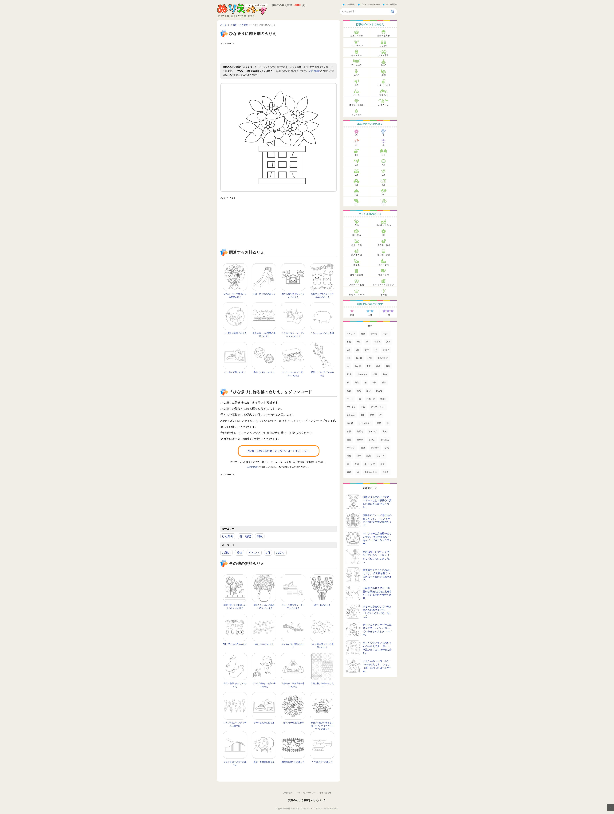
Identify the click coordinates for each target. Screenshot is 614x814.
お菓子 (386, 350)
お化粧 (350, 423)
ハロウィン (383, 105)
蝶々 (384, 382)
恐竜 (359, 390)
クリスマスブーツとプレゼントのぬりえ (293, 335)
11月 (356, 204)
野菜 (357, 382)
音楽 (388, 366)
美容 (363, 407)
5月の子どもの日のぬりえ (235, 644)
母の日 (383, 65)
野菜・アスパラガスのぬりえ (322, 374)
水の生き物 (356, 255)
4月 (383, 165)
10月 (383, 194)
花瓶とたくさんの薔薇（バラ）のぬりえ (264, 607)
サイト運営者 (391, 4)
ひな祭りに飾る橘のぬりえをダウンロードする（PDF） (279, 450)
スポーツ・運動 (356, 284)
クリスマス (356, 115)
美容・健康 (383, 265)
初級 (260, 536)
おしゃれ (351, 415)
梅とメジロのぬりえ (264, 644)
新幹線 (360, 439)
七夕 (356, 85)
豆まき (385, 472)
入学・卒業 (383, 55)
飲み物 (379, 390)
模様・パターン (356, 294)
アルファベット (378, 407)
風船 (384, 431)
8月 (383, 185)
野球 (357, 464)
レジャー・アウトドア (383, 284)
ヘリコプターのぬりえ (322, 762)
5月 (356, 175)
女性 (349, 431)
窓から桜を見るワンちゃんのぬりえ (293, 295)
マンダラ (351, 407)
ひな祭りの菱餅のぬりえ (235, 333)
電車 (372, 415)
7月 (356, 185)
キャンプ (373, 431)
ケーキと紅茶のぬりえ (234, 372)
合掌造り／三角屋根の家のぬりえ (293, 685)
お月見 (356, 95)
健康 (382, 464)
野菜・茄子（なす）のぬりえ (235, 685)
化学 (359, 456)
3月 (268, 552)
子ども (377, 342)
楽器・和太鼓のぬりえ (264, 762)
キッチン (351, 448)
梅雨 (384, 75)
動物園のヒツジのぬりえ (293, 762)
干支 (368, 366)
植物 (239, 552)
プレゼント (362, 374)
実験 (349, 456)
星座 (363, 448)
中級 (370, 315)
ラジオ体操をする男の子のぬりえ (264, 685)
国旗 (374, 382)
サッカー (375, 448)
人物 (356, 225)
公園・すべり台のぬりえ (264, 294)
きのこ (372, 439)
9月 (356, 194)
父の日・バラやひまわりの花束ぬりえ (235, 295)
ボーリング (369, 464)
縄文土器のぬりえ (322, 605)
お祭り (280, 552)
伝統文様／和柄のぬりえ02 (322, 685)
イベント (254, 552)
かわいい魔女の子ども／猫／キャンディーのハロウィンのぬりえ (322, 725)
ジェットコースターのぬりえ (235, 763)
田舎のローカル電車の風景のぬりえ (264, 335)
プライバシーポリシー (370, 4)
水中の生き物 (370, 472)
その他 (383, 294)
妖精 (349, 472)
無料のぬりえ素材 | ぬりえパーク (307, 800)
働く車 (356, 265)
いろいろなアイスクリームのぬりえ (235, 724)
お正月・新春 (356, 35)
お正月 (359, 358)
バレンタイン (356, 45)
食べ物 (374, 333)
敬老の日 (383, 95)
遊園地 (360, 431)
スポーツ (370, 399)
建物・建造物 (356, 275)
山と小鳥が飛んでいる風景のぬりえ (322, 646)
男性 (349, 439)
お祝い (226, 552)
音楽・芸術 (383, 275)
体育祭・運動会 (356, 105)
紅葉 (349, 390)
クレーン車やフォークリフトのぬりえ (293, 607)
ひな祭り (228, 536)
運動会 (383, 399)
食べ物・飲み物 (383, 225)
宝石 (379, 423)
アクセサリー (365, 423)
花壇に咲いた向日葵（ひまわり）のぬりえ (235, 607)
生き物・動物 (383, 245)
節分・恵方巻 (383, 35)
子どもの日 (356, 65)
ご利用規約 (350, 4)
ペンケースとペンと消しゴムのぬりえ (293, 374)
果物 (385, 374)
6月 (383, 175)
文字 (367, 350)
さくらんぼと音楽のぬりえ (293, 646)
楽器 (375, 374)
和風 (349, 342)
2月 (383, 155)
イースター (356, 55)
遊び (368, 390)
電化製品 (384, 439)
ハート (350, 399)
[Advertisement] (278, 53)
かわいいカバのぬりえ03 (322, 333)
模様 (378, 366)
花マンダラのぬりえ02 (293, 722)
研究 (387, 448)
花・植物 (245, 536)
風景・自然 (356, 245)
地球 (368, 456)
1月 (356, 155)
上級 (388, 315)
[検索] (392, 11)
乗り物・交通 (383, 255)
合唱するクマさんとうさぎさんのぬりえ (322, 295)
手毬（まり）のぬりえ (264, 372)
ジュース (380, 456)
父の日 (356, 75)
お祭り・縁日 (383, 85)
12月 (383, 204)
